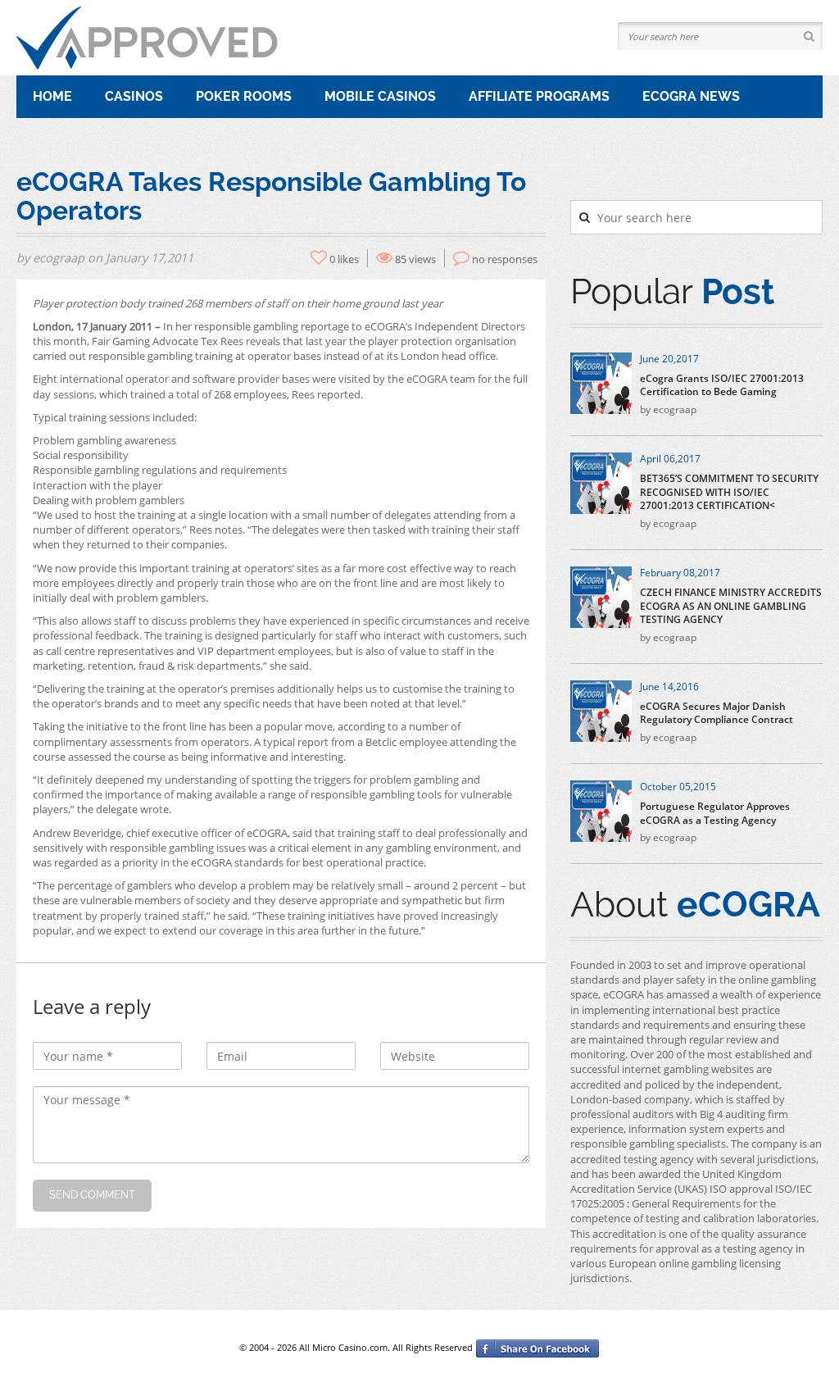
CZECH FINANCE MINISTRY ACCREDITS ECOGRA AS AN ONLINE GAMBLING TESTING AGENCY (731, 606)
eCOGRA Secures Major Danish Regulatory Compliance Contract (716, 713)
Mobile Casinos (380, 96)
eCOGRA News (691, 96)
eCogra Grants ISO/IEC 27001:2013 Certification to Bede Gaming (722, 385)
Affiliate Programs (539, 96)
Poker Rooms (244, 96)
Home (52, 96)
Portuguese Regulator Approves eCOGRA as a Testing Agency (715, 813)
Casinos (134, 96)
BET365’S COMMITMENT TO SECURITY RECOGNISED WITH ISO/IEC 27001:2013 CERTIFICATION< (729, 492)
